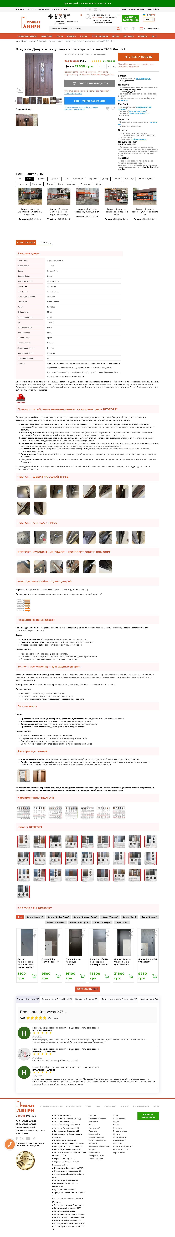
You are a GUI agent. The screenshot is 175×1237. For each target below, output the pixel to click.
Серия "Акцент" (110, 917)
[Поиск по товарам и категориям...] (118, 29)
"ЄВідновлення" (138, 139)
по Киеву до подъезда (130, 90)
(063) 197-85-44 (121, 219)
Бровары (41, 179)
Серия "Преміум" (102, 922)
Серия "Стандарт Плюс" (85, 917)
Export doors (119, 1153)
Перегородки (100, 36)
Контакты (20, 9)
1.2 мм (49, 327)
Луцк (98, 184)
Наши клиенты (120, 1137)
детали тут (123, 100)
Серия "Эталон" (149, 917)
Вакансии (117, 1143)
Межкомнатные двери (51, 1106)
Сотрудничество (96, 1137)
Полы (115, 36)
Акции (64, 9)
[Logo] (31, 22)
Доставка (31, 9)
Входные (46, 36)
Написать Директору (122, 1146)
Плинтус (128, 36)
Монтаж (55, 9)
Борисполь (78, 179)
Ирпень (54, 179)
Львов (117, 179)
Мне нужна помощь (139, 57)
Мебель (71, 36)
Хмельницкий (145, 179)
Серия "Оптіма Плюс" (58, 917)
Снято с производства (93, 83)
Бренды (142, 36)
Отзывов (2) (45, 243)
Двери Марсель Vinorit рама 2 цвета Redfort (122, 962)
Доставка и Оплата (97, 1119)
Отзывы (122, 9)
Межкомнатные (27, 36)
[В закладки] (112, 108)
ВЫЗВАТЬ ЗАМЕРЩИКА (131, 18)
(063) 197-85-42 (63, 219)
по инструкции (143, 79)
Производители (141, 1106)
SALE (154, 36)
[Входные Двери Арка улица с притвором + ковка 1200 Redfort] (39, 74)
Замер (92, 1125)
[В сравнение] (107, 108)
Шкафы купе (110, 1106)
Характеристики (26, 243)
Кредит (116, 1134)
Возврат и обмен (136, 9)
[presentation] (15, 101)
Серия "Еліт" (122, 922)
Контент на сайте (121, 1149)
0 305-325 (62, 15)
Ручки (84, 36)
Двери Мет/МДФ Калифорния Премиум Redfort (99, 962)
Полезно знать (120, 1131)
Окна (60, 36)
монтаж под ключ (137, 111)
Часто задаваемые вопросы (97, 1141)
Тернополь (86, 184)
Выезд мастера (127, 81)
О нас (115, 1116)
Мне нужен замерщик (90, 101)
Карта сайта (94, 1134)
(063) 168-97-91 (149, 219)
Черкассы (22, 184)
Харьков (93, 179)
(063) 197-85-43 (92, 216)
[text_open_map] (65, 1012)
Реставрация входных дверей (99, 1147)
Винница (129, 179)
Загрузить (87, 989)
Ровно (50, 184)
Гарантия (93, 1131)
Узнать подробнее (73, 93)
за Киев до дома (127, 92)
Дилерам (93, 1116)
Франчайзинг (119, 1140)
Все (19, 179)
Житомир (37, 184)
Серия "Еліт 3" (129, 917)
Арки (97, 1106)
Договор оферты (96, 1159)
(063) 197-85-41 (34, 219)
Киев (29, 179)
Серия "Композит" (56, 922)
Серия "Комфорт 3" (79, 922)
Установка (93, 1122)
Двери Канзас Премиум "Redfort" (73, 962)
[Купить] (34, 976)
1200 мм (50, 276)
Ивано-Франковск (66, 184)
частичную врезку (138, 113)
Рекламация (94, 1153)
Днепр (105, 179)
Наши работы (153, 9)
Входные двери (73, 1106)
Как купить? (43, 9)
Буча (66, 179)
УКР (148, 15)
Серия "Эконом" (35, 917)
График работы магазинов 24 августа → (87, 3)
